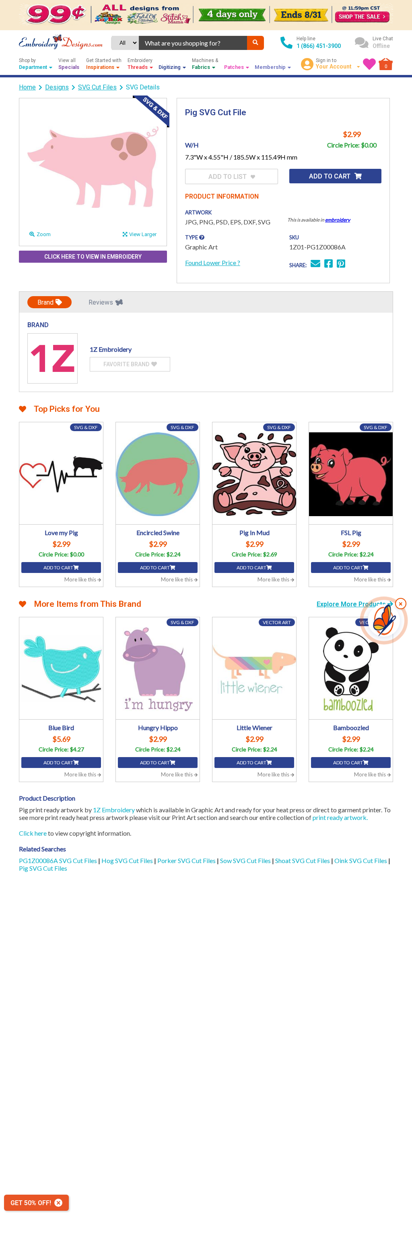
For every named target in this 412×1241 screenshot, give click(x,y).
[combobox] (193, 43)
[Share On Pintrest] (341, 264)
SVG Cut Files (97, 87)
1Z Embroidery (114, 809)
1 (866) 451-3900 (319, 46)
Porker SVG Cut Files (187, 860)
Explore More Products (352, 604)
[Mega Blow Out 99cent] (206, 15)
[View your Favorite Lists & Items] (369, 64)
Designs (57, 87)
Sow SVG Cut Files (246, 860)
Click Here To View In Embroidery (93, 256)
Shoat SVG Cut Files (303, 860)
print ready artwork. (340, 817)
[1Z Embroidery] (52, 358)
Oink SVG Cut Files (361, 860)
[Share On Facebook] (328, 264)
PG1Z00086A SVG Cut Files (58, 860)
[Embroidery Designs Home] (61, 42)
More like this (80, 579)
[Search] (255, 43)
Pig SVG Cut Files (43, 868)
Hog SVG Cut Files (127, 860)
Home (27, 87)
